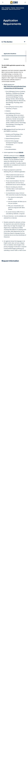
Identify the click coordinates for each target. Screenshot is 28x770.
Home (3, 7)
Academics (7, 7)
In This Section (7, 42)
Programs (13, 7)
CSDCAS (20, 152)
